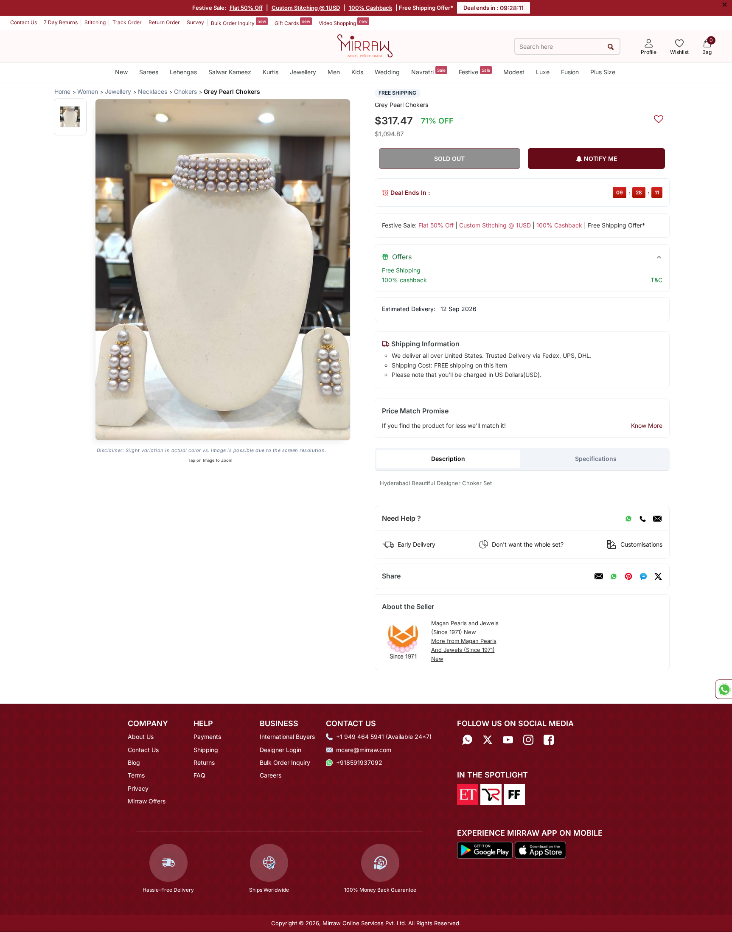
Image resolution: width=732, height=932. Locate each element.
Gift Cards (292, 22)
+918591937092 (359, 762)
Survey (195, 22)
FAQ (199, 775)
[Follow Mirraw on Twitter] (487, 739)
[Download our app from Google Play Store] (485, 849)
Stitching (95, 22)
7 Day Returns (61, 22)
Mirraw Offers (146, 801)
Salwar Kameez (229, 72)
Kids (357, 72)
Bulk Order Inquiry (238, 22)
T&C (656, 280)
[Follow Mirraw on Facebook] (548, 739)
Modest (513, 72)
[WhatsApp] (628, 518)
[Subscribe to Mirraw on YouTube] (508, 739)
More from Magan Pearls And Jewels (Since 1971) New (463, 649)
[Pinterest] (628, 576)
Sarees (148, 72)
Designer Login (280, 749)
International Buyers (287, 736)
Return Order (164, 22)
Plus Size (602, 72)
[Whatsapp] (467, 739)
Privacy (138, 788)
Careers (270, 775)
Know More (646, 425)
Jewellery (303, 72)
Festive (474, 71)
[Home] (365, 45)
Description (448, 458)
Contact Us (23, 22)
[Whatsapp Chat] (723, 689)
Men (334, 72)
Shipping (206, 749)
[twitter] (658, 576)
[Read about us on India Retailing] (491, 793)
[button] (70, 117)
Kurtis (270, 72)
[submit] (611, 46)
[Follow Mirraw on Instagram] (528, 739)
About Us (141, 736)
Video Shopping (343, 22)
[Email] (657, 518)
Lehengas (183, 72)
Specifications (596, 458)
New (121, 72)
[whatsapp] (613, 576)
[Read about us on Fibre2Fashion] (514, 793)
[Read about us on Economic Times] (467, 793)
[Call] (642, 518)
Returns (204, 762)
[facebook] (643, 576)
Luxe (543, 72)
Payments (207, 736)
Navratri (428, 71)
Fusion (570, 72)
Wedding (387, 72)
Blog (134, 762)
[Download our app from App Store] (540, 849)
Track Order (127, 22)
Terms (136, 775)
